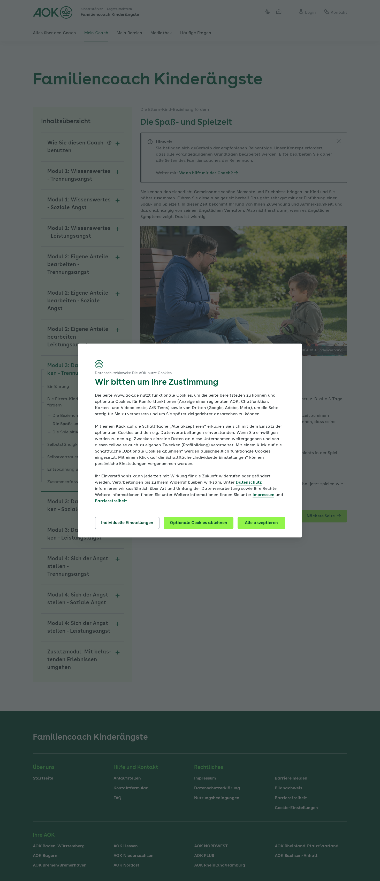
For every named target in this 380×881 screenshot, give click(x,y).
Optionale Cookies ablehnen (198, 523)
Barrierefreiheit (111, 501)
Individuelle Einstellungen (127, 523)
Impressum (263, 495)
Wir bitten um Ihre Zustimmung (156, 382)
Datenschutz (249, 482)
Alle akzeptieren (261, 523)
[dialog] (190, 440)
